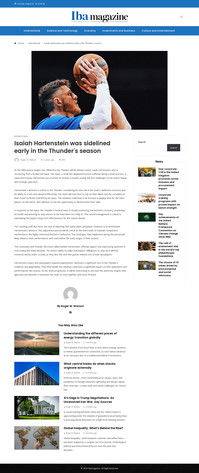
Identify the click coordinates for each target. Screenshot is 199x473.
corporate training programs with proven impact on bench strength (169, 201)
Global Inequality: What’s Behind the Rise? (93, 428)
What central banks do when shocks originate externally (90, 366)
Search (142, 141)
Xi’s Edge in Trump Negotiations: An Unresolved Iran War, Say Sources (89, 400)
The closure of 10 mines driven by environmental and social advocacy (169, 269)
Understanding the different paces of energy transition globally (90, 335)
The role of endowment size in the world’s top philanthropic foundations (169, 249)
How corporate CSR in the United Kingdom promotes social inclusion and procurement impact (169, 178)
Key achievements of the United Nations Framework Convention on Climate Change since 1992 (169, 225)
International (21, 136)
